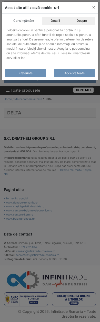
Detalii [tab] (55, 21)
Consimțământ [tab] (23, 21)
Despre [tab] (82, 21)
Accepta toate (74, 73)
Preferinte (25, 73)
